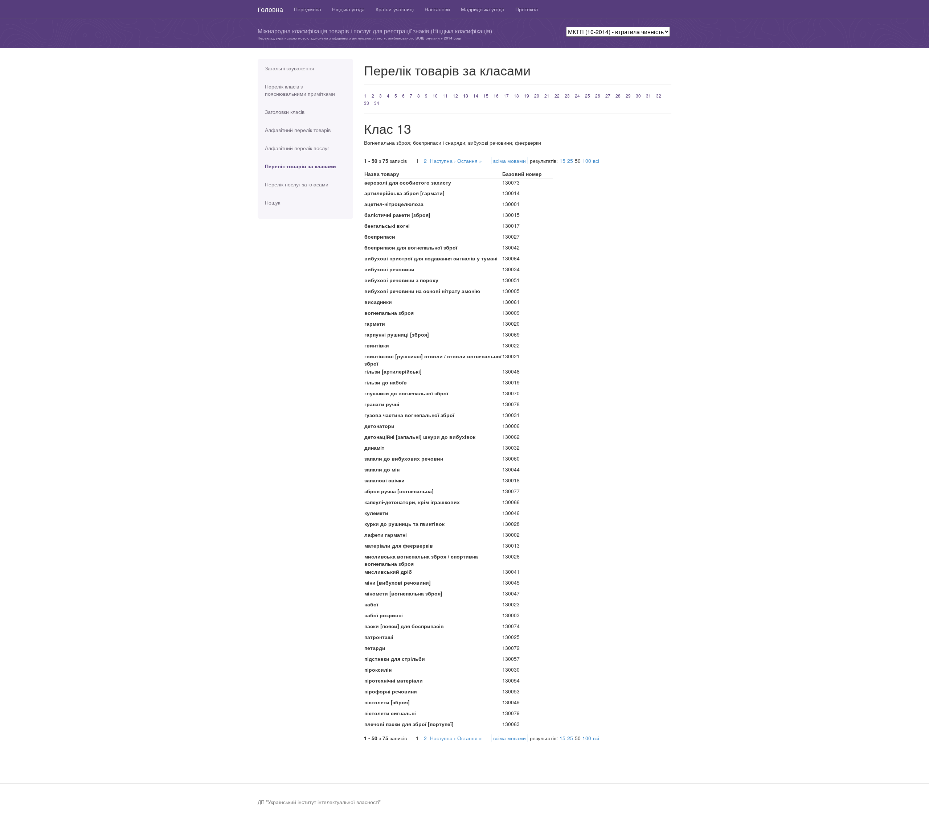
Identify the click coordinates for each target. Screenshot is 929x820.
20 (536, 95)
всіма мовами (509, 160)
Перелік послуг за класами (296, 184)
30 (638, 95)
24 (577, 95)
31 (648, 95)
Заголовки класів (284, 111)
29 (628, 95)
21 (546, 95)
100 (586, 160)
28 (618, 95)
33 (366, 103)
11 (445, 95)
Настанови (437, 9)
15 (485, 95)
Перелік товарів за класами (300, 166)
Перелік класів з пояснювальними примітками (300, 90)
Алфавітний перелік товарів (298, 129)
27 (607, 95)
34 (376, 103)
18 (516, 95)
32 (658, 95)
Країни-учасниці (395, 9)
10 (435, 95)
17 (506, 95)
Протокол (526, 9)
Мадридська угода (482, 9)
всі (596, 160)
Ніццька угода (348, 9)
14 (475, 95)
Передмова (307, 9)
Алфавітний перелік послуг (297, 148)
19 (526, 95)
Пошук (272, 202)
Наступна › (443, 160)
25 (587, 95)
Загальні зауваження (289, 68)
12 (455, 95)
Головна (270, 9)
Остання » (469, 160)
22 (557, 95)
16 (496, 95)
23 (567, 95)
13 (465, 95)
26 (597, 95)
